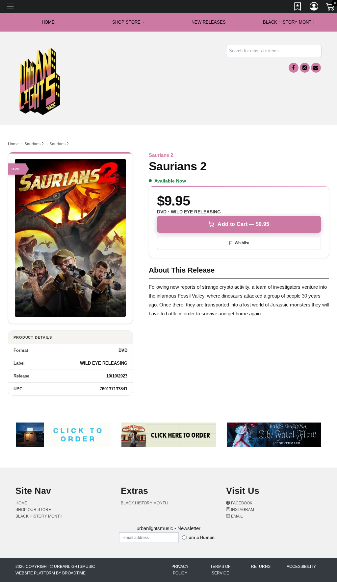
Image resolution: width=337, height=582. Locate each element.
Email (236, 516)
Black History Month (288, 22)
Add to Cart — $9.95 (243, 224)
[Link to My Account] (314, 7)
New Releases (209, 22)
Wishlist (242, 243)
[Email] (316, 67)
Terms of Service (220, 569)
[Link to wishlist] (297, 7)
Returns (261, 566)
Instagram (242, 509)
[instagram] (304, 67)
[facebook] (293, 67)
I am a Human (200, 537)
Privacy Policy (180, 569)
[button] (128, 22)
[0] (330, 8)
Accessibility (301, 566)
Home (13, 144)
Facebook (241, 503)
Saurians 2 (34, 144)
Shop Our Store (33, 509)
